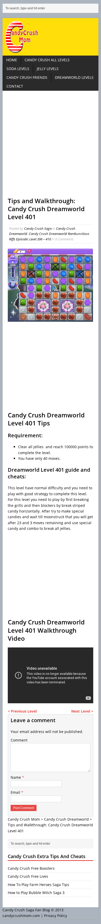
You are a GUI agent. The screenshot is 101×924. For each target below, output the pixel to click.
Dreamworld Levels (74, 77)
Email (16, 792)
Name (16, 777)
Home (11, 59)
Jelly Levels (48, 68)
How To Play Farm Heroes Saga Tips (38, 884)
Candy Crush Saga (38, 228)
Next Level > (82, 711)
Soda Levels (17, 68)
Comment (19, 740)
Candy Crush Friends (26, 77)
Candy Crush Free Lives (28, 876)
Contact (14, 86)
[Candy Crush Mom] (51, 37)
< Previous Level (22, 711)
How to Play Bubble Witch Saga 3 (36, 892)
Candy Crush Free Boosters (31, 868)
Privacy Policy (55, 915)
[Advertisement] (50, 146)
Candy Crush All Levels (47, 59)
